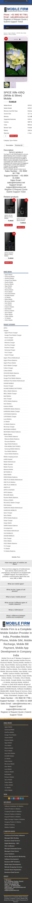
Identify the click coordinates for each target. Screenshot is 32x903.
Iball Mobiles (7, 396)
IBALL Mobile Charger (10, 393)
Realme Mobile (9, 284)
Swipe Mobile (9, 314)
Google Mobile (16, 680)
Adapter (6, 330)
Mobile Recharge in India (11, 900)
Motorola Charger (10, 342)
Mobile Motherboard (9, 462)
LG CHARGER (9, 340)
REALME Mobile (8, 495)
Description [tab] (9, 145)
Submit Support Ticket (13, 22)
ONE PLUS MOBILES (10, 484)
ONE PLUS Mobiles (9, 482)
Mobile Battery (8, 434)
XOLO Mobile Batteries (10, 543)
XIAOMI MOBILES (9, 536)
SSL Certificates (10, 846)
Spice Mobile (11, 33)
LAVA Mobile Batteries (10, 414)
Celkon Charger (8, 368)
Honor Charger (9, 337)
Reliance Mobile (9, 310)
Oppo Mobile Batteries (11, 444)
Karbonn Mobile (9, 307)
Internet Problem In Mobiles (12, 809)
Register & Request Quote (15, 19)
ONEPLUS (7, 487)
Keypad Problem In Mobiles (13, 816)
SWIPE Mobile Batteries (11, 525)
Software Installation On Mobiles (14, 806)
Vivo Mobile (8, 288)
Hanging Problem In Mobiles (13, 822)
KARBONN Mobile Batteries (12, 409)
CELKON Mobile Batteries (11, 373)
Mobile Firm (8, 629)
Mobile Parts (22, 693)
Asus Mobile (26, 680)
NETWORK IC (8, 472)
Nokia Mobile (8, 299)
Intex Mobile (8, 303)
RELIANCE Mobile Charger (12, 502)
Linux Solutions (9, 854)
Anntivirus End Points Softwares (15, 835)
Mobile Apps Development (13, 864)
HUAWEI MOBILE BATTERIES (13, 388)
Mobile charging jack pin (11, 456)
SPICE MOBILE (16, 152)
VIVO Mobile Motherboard (11, 530)
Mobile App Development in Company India (16, 651)
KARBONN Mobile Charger (12, 411)
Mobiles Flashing (10, 824)
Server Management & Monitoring (15, 856)
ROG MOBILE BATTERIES (12, 446)
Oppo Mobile (8, 286)
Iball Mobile (8, 309)
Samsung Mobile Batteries (12, 449)
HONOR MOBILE (9, 383)
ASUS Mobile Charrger (10, 365)
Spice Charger (8, 513)
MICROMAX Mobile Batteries (12, 432)
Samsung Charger (10, 350)
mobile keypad (8, 459)
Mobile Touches (8, 467)
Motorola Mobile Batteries (12, 439)
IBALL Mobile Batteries (10, 391)
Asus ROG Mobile (10, 293)
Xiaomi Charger (9, 355)
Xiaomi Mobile (9, 282)
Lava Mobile (8, 305)
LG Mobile (8, 297)
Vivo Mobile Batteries (11, 451)
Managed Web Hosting (12, 838)
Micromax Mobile (10, 301)
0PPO (5, 328)
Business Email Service (12, 872)
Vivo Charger (8, 352)
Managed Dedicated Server (13, 848)
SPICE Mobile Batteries (10, 518)
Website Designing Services (13, 867)
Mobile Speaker (8, 464)
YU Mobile (8, 318)
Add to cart (13, 136)
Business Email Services (12, 840)
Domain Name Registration (13, 869)
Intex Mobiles (7, 403)
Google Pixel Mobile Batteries (12, 378)
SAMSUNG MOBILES (10, 510)
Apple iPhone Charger (11, 332)
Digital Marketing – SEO (12, 843)
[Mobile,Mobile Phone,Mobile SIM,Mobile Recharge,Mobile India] (16, 11)
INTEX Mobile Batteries (10, 401)
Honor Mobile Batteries (11, 436)
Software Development (12, 859)
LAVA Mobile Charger (10, 416)
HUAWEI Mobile (9, 295)
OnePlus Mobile (9, 278)
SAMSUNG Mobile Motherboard (13, 507)
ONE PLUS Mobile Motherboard (13, 479)
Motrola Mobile (9, 290)
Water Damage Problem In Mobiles (15, 819)
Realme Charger (9, 347)
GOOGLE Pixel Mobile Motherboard (14, 381)
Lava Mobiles (7, 419)
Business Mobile (6, 662)
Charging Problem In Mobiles (13, 811)
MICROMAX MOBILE (10, 429)
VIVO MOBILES (8, 533)
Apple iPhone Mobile (10, 363)
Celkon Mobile (9, 316)
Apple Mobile (8, 274)
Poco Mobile (22, 669)
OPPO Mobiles (8, 492)
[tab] (16, 563)
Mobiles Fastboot (10, 827)
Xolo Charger (7, 538)
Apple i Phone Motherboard (12, 358)
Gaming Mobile (18, 662)
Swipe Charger (8, 520)
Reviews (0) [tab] (18, 145)
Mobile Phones (25, 660)
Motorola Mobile (8, 469)
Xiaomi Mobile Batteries (11, 454)
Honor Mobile (9, 291)
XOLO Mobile (9, 320)
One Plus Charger (10, 345)
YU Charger (7, 546)
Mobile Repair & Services (19, 691)
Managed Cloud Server (12, 851)
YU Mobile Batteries (9, 551)
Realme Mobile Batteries (11, 497)
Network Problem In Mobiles (13, 814)
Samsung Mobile (10, 276)
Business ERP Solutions (12, 862)
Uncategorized (8, 528)
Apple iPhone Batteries (10, 360)
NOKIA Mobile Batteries (10, 477)
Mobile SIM (16, 640)
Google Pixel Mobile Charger (13, 335)
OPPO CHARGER (9, 490)
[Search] (27, 1)
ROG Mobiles (8, 505)
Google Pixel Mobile (10, 280)
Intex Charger (8, 398)
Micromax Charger (9, 426)
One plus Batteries (10, 441)
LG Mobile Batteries (9, 424)
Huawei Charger (8, 386)
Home (5, 33)
